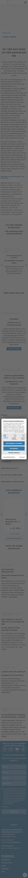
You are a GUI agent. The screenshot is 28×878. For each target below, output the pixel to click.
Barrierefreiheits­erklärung (9, 457)
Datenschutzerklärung (19, 431)
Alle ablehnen (14, 448)
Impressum (22, 457)
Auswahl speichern (14, 452)
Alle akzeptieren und (14, 443)
